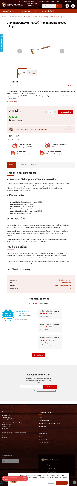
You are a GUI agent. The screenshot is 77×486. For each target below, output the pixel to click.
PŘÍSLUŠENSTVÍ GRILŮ (64, 280)
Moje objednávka (43, 443)
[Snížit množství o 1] (46, 112)
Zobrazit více (38, 355)
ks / (6, 461)
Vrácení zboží (67, 1)
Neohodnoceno (19, 85)
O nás (40, 417)
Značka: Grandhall (41, 129)
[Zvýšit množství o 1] (55, 112)
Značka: (70, 86)
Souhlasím (62, 483)
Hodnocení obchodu (38, 298)
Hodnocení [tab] (22, 165)
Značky (40, 436)
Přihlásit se (50, 387)
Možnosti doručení (17, 120)
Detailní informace (12, 102)
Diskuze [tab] (33, 165)
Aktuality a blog (43, 439)
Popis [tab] (11, 165)
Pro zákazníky (42, 433)
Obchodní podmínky (29, 1)
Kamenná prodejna (44, 430)
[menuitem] (9, 11)
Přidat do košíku (65, 112)
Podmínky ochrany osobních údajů (48, 1)
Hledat (59, 6)
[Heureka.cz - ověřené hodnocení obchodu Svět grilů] (18, 321)
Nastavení (51, 483)
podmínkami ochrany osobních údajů (46, 391)
